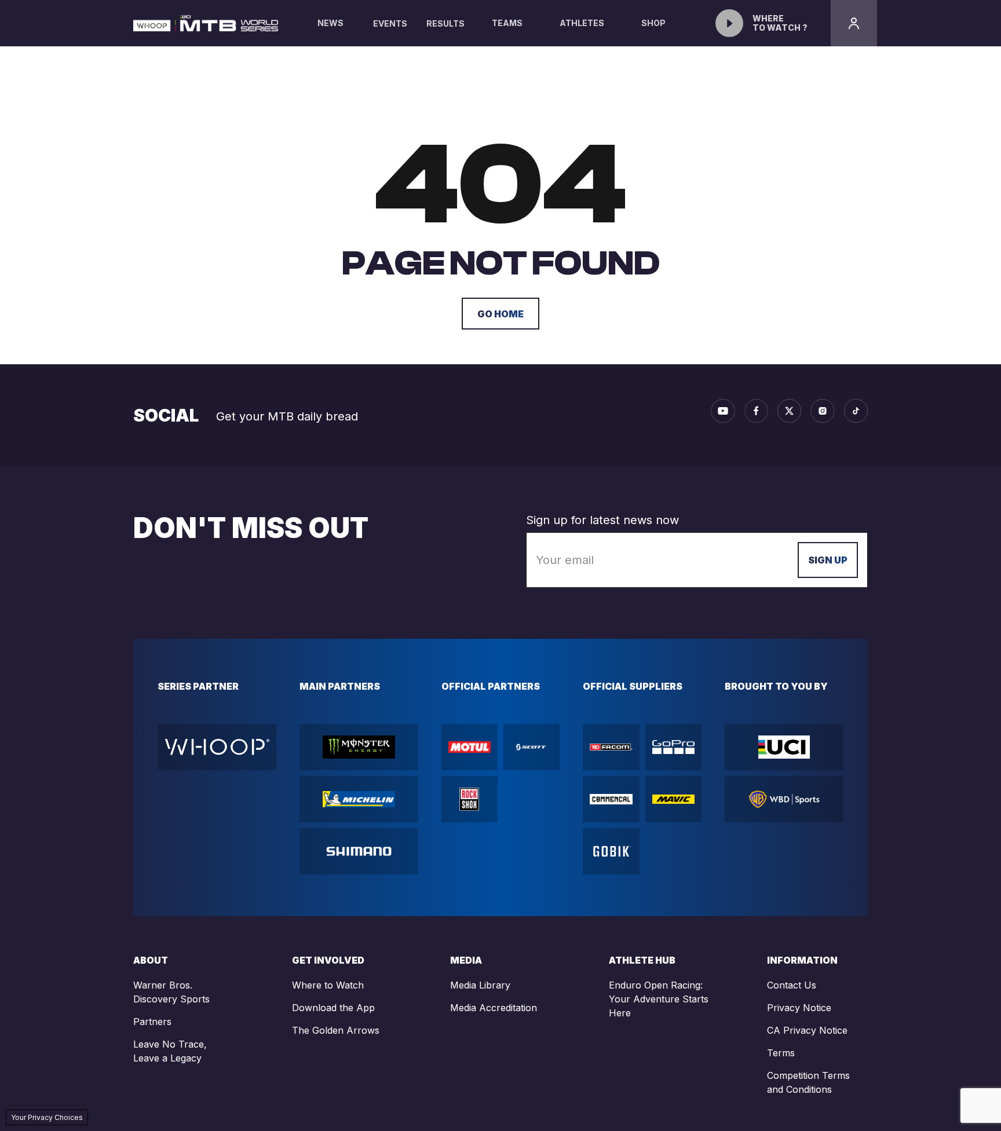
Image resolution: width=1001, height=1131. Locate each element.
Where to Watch (328, 985)
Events (390, 23)
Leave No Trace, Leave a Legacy (170, 1051)
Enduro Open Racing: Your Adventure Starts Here (658, 999)
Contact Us (791, 985)
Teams (507, 23)
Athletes (582, 23)
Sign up (827, 560)
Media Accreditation (493, 1007)
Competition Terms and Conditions (808, 1082)
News (330, 23)
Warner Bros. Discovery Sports (171, 992)
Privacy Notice (799, 1007)
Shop (653, 23)
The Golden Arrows (335, 1030)
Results (445, 23)
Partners (152, 1021)
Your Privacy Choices (47, 1117)
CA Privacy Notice (807, 1030)
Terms (781, 1053)
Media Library (480, 985)
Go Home (500, 314)
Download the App (333, 1007)
